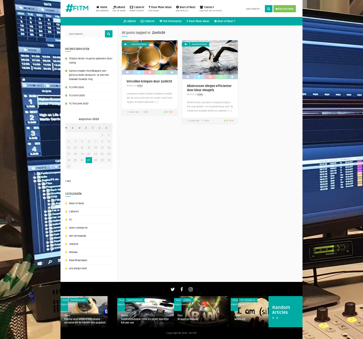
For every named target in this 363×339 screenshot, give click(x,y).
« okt (68, 181)
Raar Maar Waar (160, 9)
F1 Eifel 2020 (76, 87)
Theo (123, 315)
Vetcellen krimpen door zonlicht (149, 81)
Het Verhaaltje (172, 21)
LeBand (119, 9)
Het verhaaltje (77, 235)
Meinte (181, 315)
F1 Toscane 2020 (78, 103)
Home (102, 9)
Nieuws (73, 252)
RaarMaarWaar (78, 260)
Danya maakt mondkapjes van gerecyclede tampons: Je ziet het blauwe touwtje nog (89, 75)
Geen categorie (78, 227)
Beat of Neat (185, 9)
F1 (70, 219)
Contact (210, 9)
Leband (73, 244)
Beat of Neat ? (226, 21)
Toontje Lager (129, 319)
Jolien (140, 86)
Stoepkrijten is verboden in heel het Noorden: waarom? (200, 321)
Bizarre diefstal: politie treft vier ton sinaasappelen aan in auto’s (257, 321)
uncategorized (78, 268)
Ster (67, 319)
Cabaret (137, 9)
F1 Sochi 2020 (77, 95)
